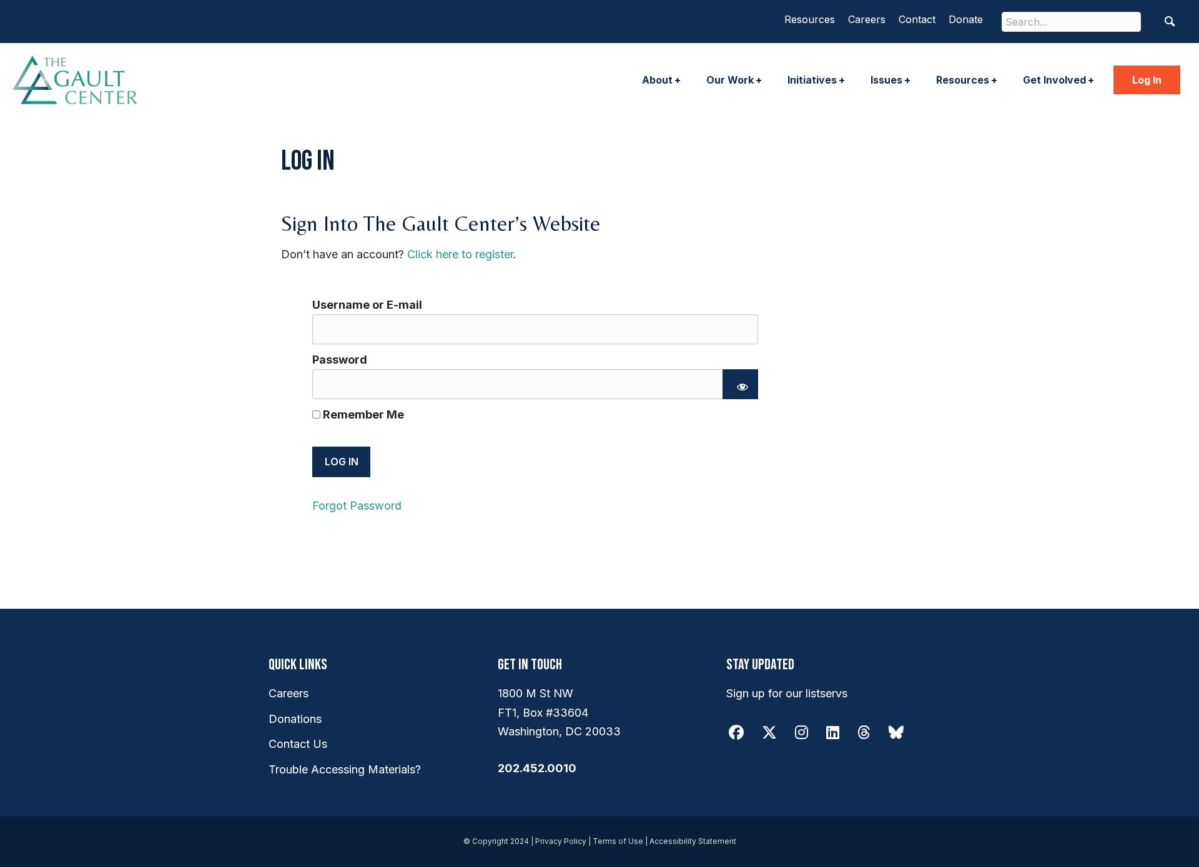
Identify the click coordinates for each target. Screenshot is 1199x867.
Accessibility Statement (692, 841)
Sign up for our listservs (786, 693)
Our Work (730, 80)
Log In (1147, 80)
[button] (1170, 21)
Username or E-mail (367, 304)
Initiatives (812, 80)
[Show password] (740, 384)
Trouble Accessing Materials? (345, 769)
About (657, 80)
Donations (295, 718)
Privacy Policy (560, 841)
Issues (886, 80)
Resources (809, 19)
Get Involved (1054, 80)
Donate (966, 19)
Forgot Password (357, 505)
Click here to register (460, 254)
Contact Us (298, 743)
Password (339, 359)
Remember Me (362, 414)
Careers (867, 19)
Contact (917, 19)
